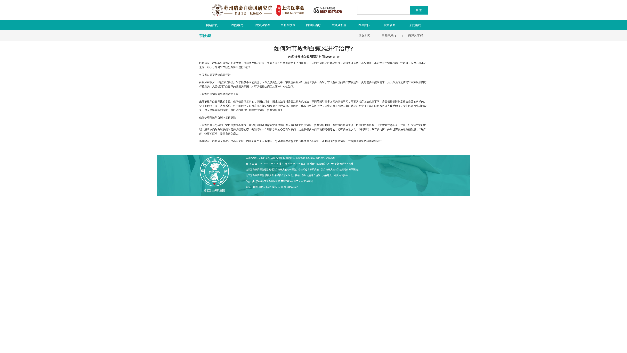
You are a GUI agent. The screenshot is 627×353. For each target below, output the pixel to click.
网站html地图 (279, 187)
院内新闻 (389, 25)
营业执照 (308, 181)
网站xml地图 (265, 187)
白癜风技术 (288, 25)
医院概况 (237, 25)
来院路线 (415, 25)
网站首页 (212, 25)
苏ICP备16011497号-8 (292, 181)
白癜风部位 (338, 25)
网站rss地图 (252, 187)
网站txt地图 (292, 187)
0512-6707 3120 (267, 163)
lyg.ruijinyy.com (292, 163)
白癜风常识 (262, 25)
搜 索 (419, 10)
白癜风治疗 (313, 25)
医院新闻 (364, 35)
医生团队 (364, 25)
